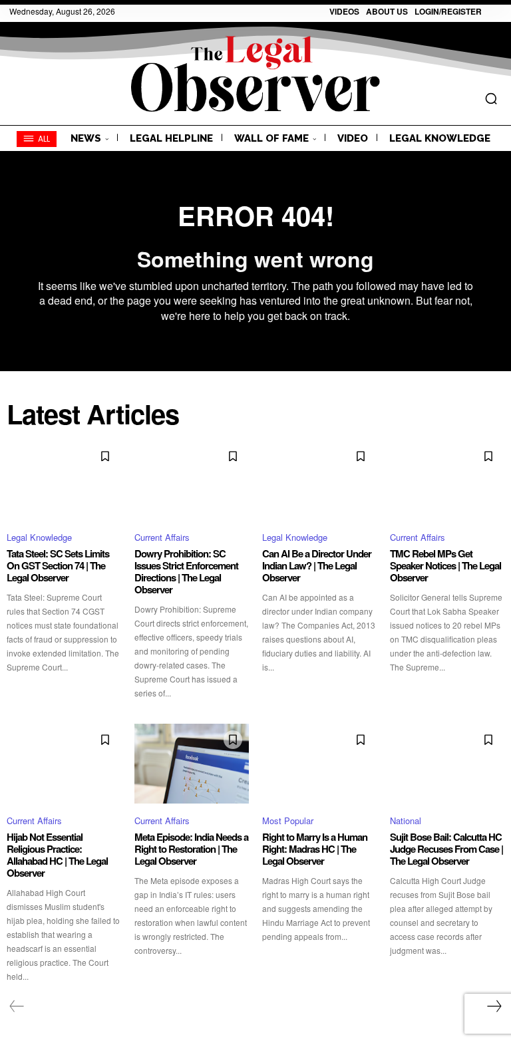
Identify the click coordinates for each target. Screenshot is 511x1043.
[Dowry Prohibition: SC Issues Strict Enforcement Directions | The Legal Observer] (191, 480)
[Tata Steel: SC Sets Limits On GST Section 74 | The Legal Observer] (64, 480)
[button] (491, 98)
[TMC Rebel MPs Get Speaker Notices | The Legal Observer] (447, 480)
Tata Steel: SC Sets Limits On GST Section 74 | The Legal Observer (58, 565)
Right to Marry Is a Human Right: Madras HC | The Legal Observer (314, 848)
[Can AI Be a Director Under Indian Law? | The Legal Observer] (319, 480)
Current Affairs (162, 537)
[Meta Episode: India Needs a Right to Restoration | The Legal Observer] (191, 764)
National (405, 820)
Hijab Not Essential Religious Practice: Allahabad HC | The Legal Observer (57, 854)
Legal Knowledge (39, 537)
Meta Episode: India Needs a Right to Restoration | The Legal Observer (191, 848)
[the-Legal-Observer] (255, 74)
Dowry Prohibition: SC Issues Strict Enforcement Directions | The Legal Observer (186, 571)
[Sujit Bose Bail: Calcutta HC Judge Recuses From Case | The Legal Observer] (447, 764)
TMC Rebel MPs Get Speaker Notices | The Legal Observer (445, 565)
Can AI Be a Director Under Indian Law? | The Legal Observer (316, 565)
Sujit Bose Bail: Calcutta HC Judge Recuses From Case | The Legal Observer (446, 848)
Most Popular (287, 820)
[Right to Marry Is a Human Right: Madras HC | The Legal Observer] (319, 764)
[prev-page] (17, 1006)
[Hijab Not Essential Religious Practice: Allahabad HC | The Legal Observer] (64, 764)
